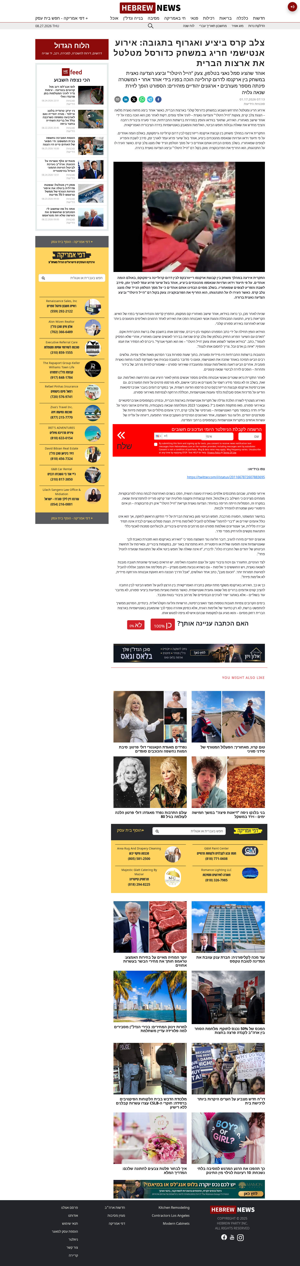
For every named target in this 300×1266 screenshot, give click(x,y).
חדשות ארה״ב (115, 1207)
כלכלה (242, 18)
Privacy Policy (214, 452)
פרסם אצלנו (69, 1207)
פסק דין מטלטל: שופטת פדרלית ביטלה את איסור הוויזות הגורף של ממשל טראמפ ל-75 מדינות (59, 190)
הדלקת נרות (256, 26)
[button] (158, 436)
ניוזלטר (73, 1239)
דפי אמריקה (117, 1223)
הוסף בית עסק (130, 830)
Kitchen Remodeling (174, 1207)
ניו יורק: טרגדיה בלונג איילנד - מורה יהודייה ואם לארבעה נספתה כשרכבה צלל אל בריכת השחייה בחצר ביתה (59, 117)
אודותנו (73, 1215)
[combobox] (72, 278)
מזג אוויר (237, 26)
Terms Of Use (229, 452)
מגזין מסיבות (116, 1215)
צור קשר (72, 1247)
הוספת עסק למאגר (65, 1231)
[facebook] (158, 99)
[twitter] (134, 99)
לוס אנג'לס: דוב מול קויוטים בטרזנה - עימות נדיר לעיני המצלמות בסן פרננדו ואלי (59, 91)
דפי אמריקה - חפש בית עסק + (61, 18)
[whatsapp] (142, 99)
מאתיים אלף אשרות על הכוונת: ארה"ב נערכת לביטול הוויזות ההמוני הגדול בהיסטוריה (60, 166)
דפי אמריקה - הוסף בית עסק (72, 241)
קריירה (73, 1255)
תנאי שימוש (70, 1223)
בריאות (225, 18)
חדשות (259, 18)
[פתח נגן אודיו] (292, 6)
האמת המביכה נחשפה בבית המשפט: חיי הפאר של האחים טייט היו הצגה (59, 141)
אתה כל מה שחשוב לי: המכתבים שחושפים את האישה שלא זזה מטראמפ (58, 212)
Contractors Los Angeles (171, 1215)
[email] (117, 99)
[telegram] (150, 99)
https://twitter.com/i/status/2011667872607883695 (226, 477)
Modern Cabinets (176, 1223)
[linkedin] (125, 99)
